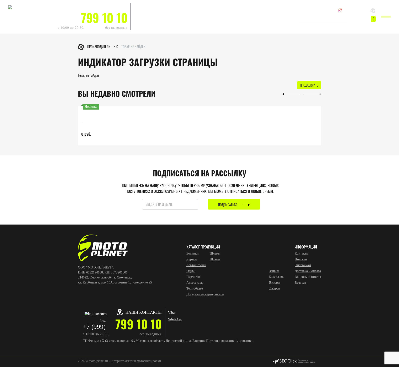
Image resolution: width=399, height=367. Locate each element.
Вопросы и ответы (308, 276)
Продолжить (309, 85)
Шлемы (215, 253)
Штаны (215, 259)
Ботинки (192, 253)
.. (82, 121)
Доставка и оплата (308, 271)
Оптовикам (303, 265)
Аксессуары (194, 282)
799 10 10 (104, 18)
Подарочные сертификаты (205, 294)
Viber (137, 6)
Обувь (190, 271)
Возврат (300, 282)
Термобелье (194, 288)
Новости (301, 259)
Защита (274, 271)
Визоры (274, 282)
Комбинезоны (196, 265)
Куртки (191, 259)
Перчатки (193, 276)
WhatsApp (141, 13)
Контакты (302, 253)
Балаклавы (276, 276)
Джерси (274, 288)
